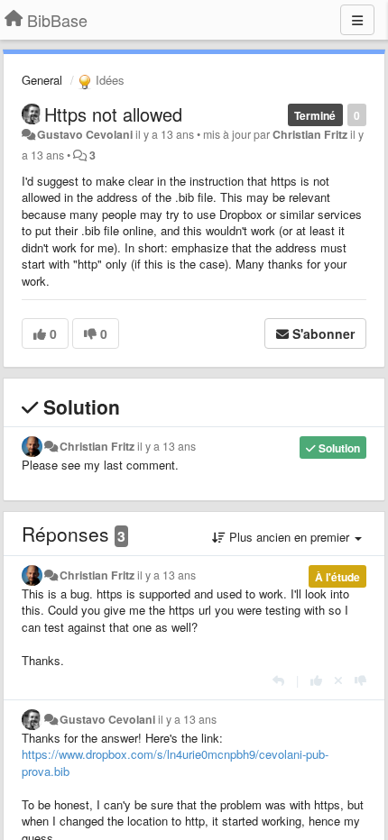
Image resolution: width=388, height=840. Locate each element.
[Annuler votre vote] (338, 680)
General (42, 79)
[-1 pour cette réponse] (360, 680)
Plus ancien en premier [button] (289, 536)
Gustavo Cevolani (85, 134)
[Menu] (357, 20)
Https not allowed (113, 114)
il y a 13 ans (166, 446)
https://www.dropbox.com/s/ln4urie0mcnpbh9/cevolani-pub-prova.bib (175, 762)
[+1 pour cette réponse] (316, 680)
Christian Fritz (310, 134)
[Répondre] (278, 680)
